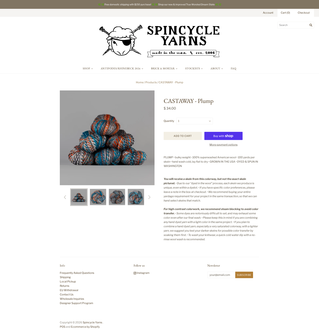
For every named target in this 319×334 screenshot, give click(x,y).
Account (268, 12)
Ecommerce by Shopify (85, 326)
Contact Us (66, 294)
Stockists (192, 68)
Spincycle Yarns (92, 322)
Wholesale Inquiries (72, 298)
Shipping (65, 277)
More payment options (224, 144)
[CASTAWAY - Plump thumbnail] (79, 197)
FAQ (233, 68)
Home (140, 82)
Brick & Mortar (163, 68)
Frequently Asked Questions (77, 272)
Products (151, 82)
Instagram (143, 272)
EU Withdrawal (69, 290)
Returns (64, 285)
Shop (86, 68)
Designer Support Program (76, 303)
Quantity (169, 121)
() (285, 12)
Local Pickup (68, 281)
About (215, 68)
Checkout (304, 12)
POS (62, 326)
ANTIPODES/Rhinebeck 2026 (121, 68)
